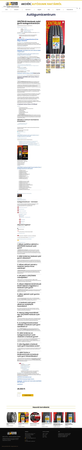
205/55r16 (20, 384)
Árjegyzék (39, 9)
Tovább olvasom (10, 425)
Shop (49, 9)
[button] (77, 8)
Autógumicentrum (41, 14)
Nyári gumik (28, 9)
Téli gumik (16, 9)
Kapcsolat (58, 9)
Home (6, 9)
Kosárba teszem (27, 395)
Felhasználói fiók (70, 9)
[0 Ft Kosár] (79, 8)
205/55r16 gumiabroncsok (24, 377)
